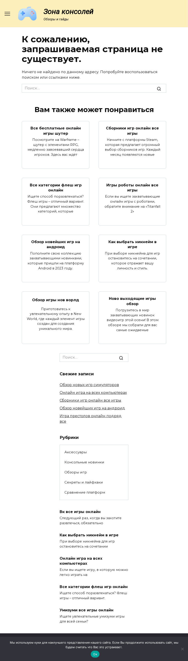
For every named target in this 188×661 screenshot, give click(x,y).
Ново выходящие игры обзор (132, 301)
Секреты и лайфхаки (83, 482)
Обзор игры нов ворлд (55, 300)
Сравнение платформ (84, 492)
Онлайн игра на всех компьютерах (93, 392)
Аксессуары (75, 452)
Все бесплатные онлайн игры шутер (55, 130)
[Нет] (182, 649)
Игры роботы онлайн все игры (132, 187)
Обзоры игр (75, 472)
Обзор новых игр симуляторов (89, 385)
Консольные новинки (84, 462)
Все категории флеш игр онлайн (56, 187)
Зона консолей (69, 11)
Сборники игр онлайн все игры (132, 130)
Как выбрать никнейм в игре (132, 244)
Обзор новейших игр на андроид (55, 244)
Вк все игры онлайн (80, 511)
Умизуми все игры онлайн (86, 610)
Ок (95, 654)
